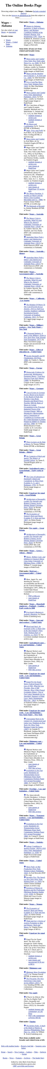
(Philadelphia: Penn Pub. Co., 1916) (34, 1029)
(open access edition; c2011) (34, 981)
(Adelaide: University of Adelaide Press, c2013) (34, 240)
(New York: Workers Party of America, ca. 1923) (34, 631)
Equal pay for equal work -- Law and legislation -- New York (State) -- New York (32, 713)
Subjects (43, 1052)
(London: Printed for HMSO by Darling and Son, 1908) (35, 408)
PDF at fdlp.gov (34, 596)
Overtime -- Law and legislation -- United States (32, 790)
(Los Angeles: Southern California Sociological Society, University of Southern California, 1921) (34, 311)
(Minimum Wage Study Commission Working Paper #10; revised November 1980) (34, 777)
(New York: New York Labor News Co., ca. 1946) (34, 61)
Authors (29, 1052)
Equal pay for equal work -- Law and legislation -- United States (32, 676)
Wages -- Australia (36, 214)
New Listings (19, 1052)
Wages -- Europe (35, 368)
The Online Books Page (23, 5)
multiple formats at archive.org (35, 117)
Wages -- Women (35, 904)
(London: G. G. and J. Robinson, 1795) (34, 481)
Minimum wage (35, 968)
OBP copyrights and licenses (23, 1066)
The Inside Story (38, 1058)
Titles (36, 1052)
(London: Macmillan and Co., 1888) (33, 197)
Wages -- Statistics (36, 842)
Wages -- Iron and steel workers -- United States (31, 621)
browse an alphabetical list (21, 15)
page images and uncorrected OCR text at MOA (36, 962)
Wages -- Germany (36, 388)
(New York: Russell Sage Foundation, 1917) (35, 336)
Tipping (32, 1022)
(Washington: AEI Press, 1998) (34, 358)
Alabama (9, 46)
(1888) (34, 376)
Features (19, 1058)
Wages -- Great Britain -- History (30, 451)
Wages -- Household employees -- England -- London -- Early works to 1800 (32, 606)
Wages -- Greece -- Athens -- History (31, 552)
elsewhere (12, 32)
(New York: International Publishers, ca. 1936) (35, 849)
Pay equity (33, 993)
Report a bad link (27, 1046)
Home (3, 1052)
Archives (27, 1058)
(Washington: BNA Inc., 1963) (34, 691)
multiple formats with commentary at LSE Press (36, 1011)
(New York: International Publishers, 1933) (34, 95)
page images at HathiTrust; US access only (36, 189)
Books (5, 1058)
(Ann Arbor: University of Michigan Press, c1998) (34, 560)
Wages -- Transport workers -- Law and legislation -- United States (31, 818)
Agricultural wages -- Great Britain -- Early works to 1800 (32, 470)
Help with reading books (10, 1046)
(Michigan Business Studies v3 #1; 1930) (34, 891)
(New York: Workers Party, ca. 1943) (34, 879)
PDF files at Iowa (34, 670)
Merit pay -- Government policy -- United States (30, 573)
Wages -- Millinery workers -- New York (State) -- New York (31, 327)
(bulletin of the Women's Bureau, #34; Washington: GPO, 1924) (34, 31)
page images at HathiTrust (33, 167)
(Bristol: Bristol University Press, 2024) (35, 503)
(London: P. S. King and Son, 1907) (34, 517)
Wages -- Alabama (36, 22)
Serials (24, 1054)
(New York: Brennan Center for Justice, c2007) (35, 724)
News (11, 1058)
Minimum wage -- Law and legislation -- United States (31, 743)
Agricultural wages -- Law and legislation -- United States (32, 645)
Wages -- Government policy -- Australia (31, 273)
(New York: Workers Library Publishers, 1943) (34, 870)
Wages (8, 40)
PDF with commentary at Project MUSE (36, 1017)
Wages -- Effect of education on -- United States (31, 351)
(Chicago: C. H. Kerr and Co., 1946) (35, 76)
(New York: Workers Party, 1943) (33, 84)
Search (10, 1052)
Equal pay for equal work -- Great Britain (32, 494)
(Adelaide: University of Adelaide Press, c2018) (33, 222)
